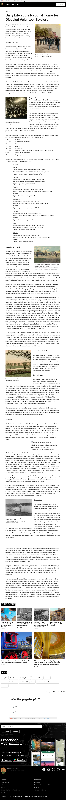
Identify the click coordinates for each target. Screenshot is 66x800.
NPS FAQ (3, 792)
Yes (16, 707)
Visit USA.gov (43, 796)
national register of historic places (47, 682)
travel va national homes (9, 682)
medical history (37, 678)
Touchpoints (46, 718)
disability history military (27, 682)
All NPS (15, 731)
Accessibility (4, 779)
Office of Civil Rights (40, 790)
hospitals (4, 678)
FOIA (2, 784)
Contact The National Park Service (10, 790)
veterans (4, 686)
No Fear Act (37, 779)
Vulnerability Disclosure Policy (42, 784)
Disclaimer (37, 782)
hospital (47, 678)
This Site (6, 731)
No (15, 711)
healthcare (13, 678)
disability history (25, 678)
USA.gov (36, 787)
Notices (3, 787)
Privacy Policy (5, 782)
